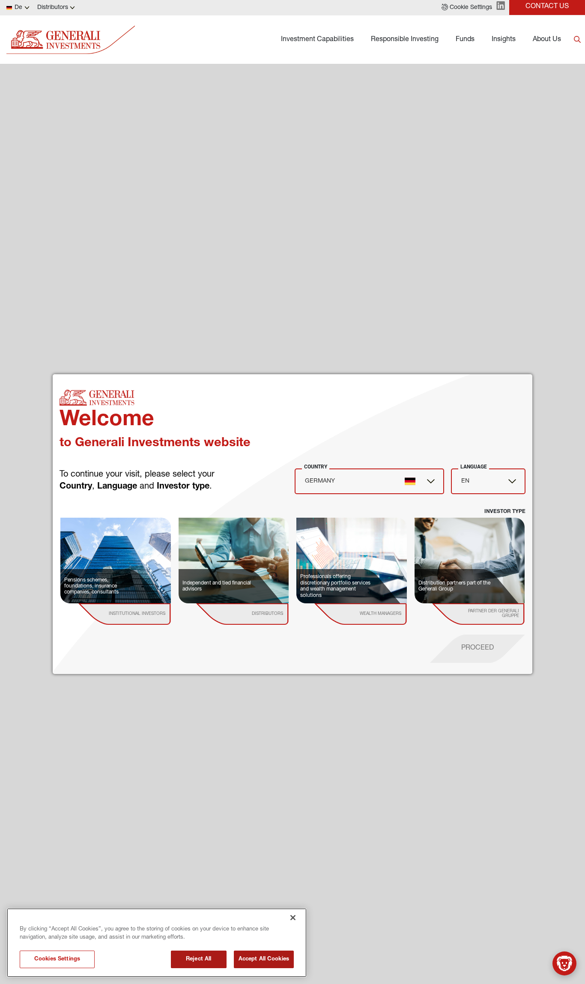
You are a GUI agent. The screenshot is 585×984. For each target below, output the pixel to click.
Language (473, 467)
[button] (466, 7)
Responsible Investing (405, 39)
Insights (504, 39)
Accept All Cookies (264, 959)
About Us (547, 39)
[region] (157, 942)
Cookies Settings (57, 959)
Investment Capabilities (317, 39)
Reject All (198, 959)
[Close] (293, 917)
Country (315, 467)
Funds (465, 39)
